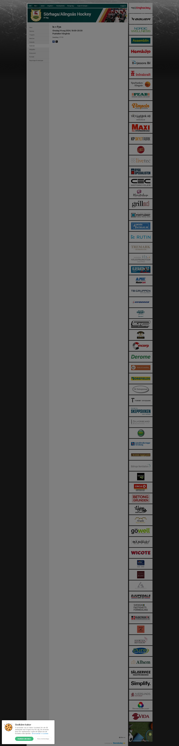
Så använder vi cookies (40, 733)
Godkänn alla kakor (24, 739)
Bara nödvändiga (43, 739)
